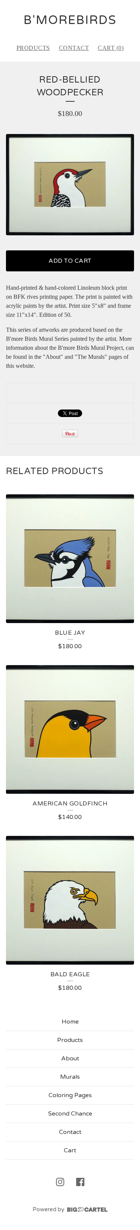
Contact (74, 48)
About (70, 1058)
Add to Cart (70, 261)
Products (33, 48)
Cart (70, 1150)
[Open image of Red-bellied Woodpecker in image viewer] (70, 184)
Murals (70, 1077)
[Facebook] (80, 1182)
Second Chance (70, 1113)
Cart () (111, 48)
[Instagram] (60, 1182)
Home (70, 1021)
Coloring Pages (70, 1095)
